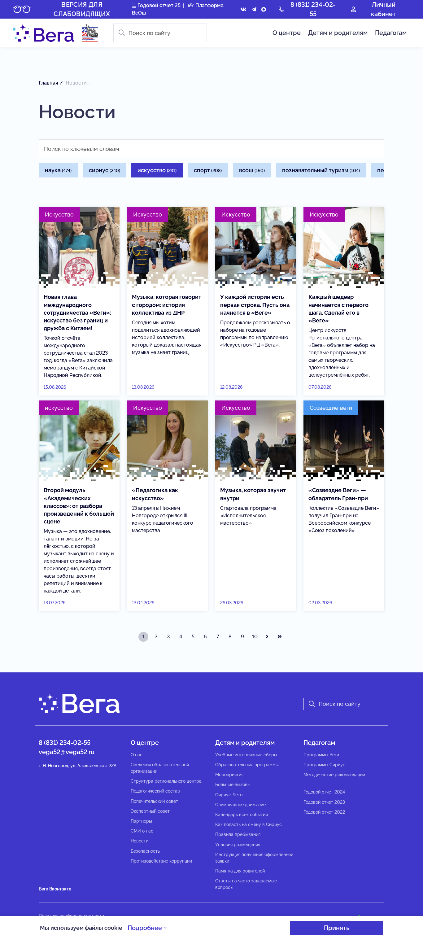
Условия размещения (237, 844)
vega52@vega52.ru (66, 752)
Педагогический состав (155, 791)
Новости (139, 840)
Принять (336, 928)
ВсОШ (252, 170)
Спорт (208, 170)
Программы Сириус (324, 764)
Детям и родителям (338, 33)
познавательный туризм (321, 170)
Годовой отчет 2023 (324, 802)
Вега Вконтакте (55, 888)
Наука (58, 170)
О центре (287, 33)
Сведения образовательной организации (160, 768)
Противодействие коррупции (161, 861)
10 (255, 637)
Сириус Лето (228, 794)
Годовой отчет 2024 (324, 791)
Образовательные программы (247, 764)
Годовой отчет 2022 (324, 812)
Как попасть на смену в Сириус (248, 824)
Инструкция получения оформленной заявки (254, 857)
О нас (136, 754)
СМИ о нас (142, 831)
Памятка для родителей (240, 870)
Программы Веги (321, 754)
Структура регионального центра (166, 781)
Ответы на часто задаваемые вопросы (246, 884)
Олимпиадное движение (240, 804)
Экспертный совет (150, 811)
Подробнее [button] (146, 928)
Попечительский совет (154, 801)
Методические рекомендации (334, 774)
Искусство (157, 170)
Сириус (104, 170)
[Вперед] (267, 637)
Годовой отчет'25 (158, 5)
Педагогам (391, 33)
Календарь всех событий (241, 814)
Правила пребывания (237, 834)
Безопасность (145, 851)
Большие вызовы (233, 784)
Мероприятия (229, 774)
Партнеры (141, 821)
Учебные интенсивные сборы (246, 754)
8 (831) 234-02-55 (64, 742)
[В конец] (280, 637)
